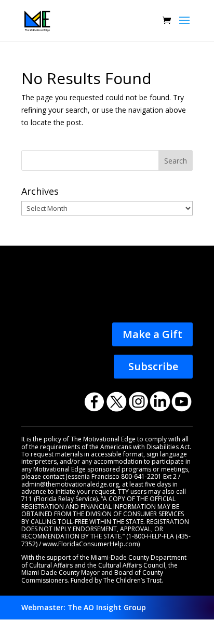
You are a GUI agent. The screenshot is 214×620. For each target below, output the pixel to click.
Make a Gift (152, 334)
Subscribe (153, 366)
